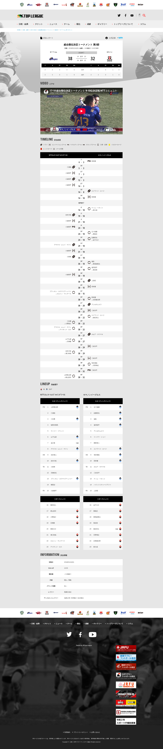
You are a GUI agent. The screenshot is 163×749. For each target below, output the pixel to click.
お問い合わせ (95, 732)
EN (140, 16)
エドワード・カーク (98, 191)
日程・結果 (23, 24)
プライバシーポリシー (81, 732)
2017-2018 (33, 30)
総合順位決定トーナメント (45, 30)
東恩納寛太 (96, 264)
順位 (78, 24)
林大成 (95, 210)
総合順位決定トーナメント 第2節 (81, 44)
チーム (67, 24)
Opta (120, 38)
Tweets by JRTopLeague (84, 645)
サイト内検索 (144, 15)
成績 (89, 24)
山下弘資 (68, 339)
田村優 (94, 161)
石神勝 (69, 341)
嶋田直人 (97, 443)
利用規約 (67, 732)
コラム (143, 24)
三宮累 (69, 321)
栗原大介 (53, 529)
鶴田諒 (53, 485)
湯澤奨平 (94, 267)
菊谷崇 (95, 270)
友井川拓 (68, 215)
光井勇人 (54, 455)
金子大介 (96, 240)
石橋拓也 (54, 473)
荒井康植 (94, 363)
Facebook (125, 15)
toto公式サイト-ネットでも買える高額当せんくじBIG (126, 703)
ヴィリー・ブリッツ (57, 431)
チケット (39, 24)
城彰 (93, 261)
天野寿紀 (96, 365)
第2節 (56, 30)
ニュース (53, 24)
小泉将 (69, 257)
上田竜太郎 (67, 375)
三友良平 (94, 310)
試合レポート (48, 38)
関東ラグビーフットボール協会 (126, 657)
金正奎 (53, 443)
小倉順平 (68, 173)
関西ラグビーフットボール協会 (126, 666)
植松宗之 (96, 317)
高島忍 (95, 234)
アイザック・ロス (65, 329)
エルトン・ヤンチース (64, 294)
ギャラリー (102, 24)
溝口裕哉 (68, 353)
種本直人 (53, 505)
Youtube (132, 15)
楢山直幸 (68, 377)
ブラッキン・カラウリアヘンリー (60, 291)
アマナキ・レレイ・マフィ (62, 245)
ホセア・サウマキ (97, 334)
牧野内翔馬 (54, 425)
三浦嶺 (69, 167)
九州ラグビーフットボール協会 (126, 675)
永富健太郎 (96, 300)
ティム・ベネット (97, 208)
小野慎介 (68, 323)
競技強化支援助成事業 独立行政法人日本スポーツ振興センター (126, 712)
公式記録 (112, 38)
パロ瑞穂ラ (87, 48)
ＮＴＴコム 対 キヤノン (66, 30)
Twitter (119, 15)
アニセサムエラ (97, 304)
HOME (19, 30)
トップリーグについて (123, 24)
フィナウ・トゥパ (99, 437)
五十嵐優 (94, 231)
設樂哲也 (94, 237)
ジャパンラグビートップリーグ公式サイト (30, 16)
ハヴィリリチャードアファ (102, 485)
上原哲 (94, 280)
